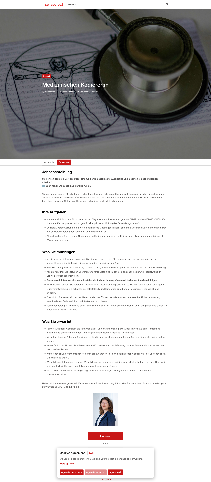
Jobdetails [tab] (48, 162)
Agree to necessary (71, 472)
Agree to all (115, 472)
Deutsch (46, 76)
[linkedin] (166, 4)
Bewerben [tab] (64, 162)
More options (67, 463)
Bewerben (105, 436)
